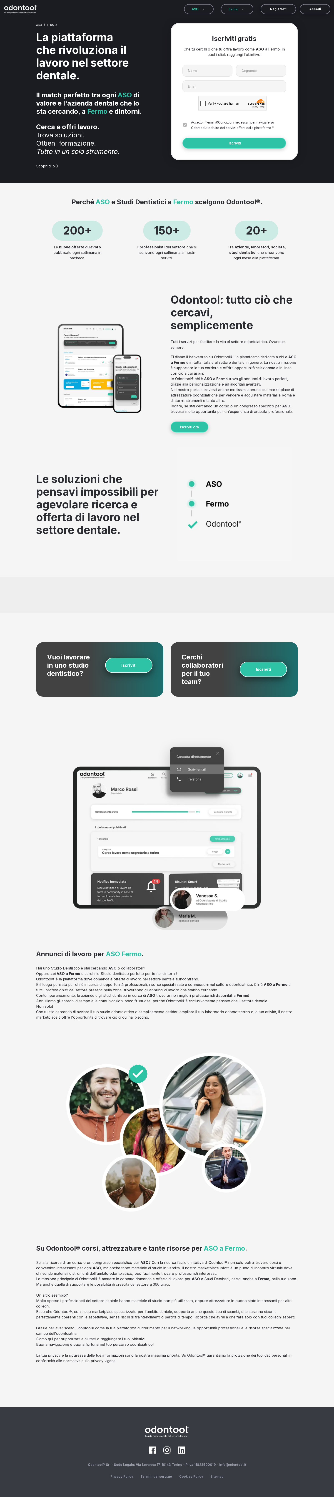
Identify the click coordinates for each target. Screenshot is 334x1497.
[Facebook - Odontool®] (152, 1452)
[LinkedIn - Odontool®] (181, 1452)
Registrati (278, 9)
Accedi (315, 9)
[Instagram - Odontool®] (167, 1452)
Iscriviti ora (189, 427)
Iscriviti (235, 143)
